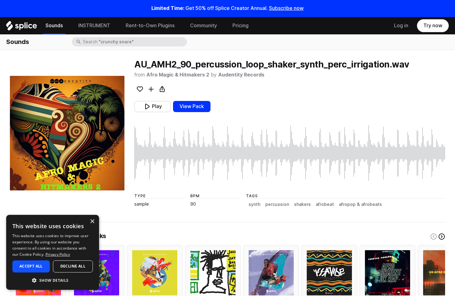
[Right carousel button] (442, 237)
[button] (52, 280)
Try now (432, 25)
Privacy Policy (58, 254)
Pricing (240, 25)
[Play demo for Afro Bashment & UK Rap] (387, 273)
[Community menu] (221, 26)
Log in (401, 25)
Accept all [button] (31, 266)
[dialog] (52, 252)
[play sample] (289, 153)
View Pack (192, 106)
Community (203, 25)
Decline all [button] (72, 266)
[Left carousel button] (434, 237)
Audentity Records (241, 75)
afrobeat (325, 204)
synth (254, 204)
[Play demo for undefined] (67, 133)
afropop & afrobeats (360, 204)
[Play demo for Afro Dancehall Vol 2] (271, 273)
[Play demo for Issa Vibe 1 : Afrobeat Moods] (329, 273)
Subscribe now (286, 8)
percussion (277, 204)
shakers (302, 204)
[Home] (21, 27)
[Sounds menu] (67, 26)
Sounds (54, 25)
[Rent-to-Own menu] (179, 26)
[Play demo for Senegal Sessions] (155, 273)
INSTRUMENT (94, 25)
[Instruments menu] (115, 26)
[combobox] (134, 41)
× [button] (92, 221)
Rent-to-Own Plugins (150, 25)
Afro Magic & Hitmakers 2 (177, 75)
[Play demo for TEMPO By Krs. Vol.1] (213, 273)
